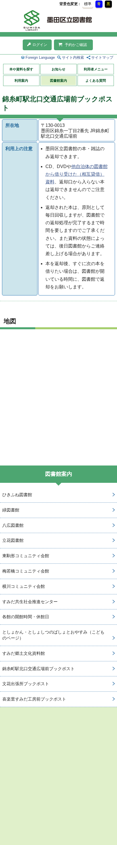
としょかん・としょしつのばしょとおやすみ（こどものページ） (53, 635)
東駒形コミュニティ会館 (25, 555)
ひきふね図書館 (17, 494)
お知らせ (58, 69)
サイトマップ (102, 57)
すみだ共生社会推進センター (30, 601)
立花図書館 (13, 540)
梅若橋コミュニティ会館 (25, 571)
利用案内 (21, 81)
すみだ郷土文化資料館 (23, 653)
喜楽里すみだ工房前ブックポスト (34, 699)
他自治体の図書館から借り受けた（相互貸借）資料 (76, 174)
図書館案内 (58, 81)
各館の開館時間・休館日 (25, 616)
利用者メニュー (96, 69)
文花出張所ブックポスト (25, 683)
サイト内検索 (73, 57)
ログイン (39, 45)
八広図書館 (13, 525)
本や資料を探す (21, 69)
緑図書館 (10, 510)
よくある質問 (95, 81)
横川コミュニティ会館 (23, 586)
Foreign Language (40, 57)
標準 (87, 4)
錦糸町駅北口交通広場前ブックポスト (38, 668)
